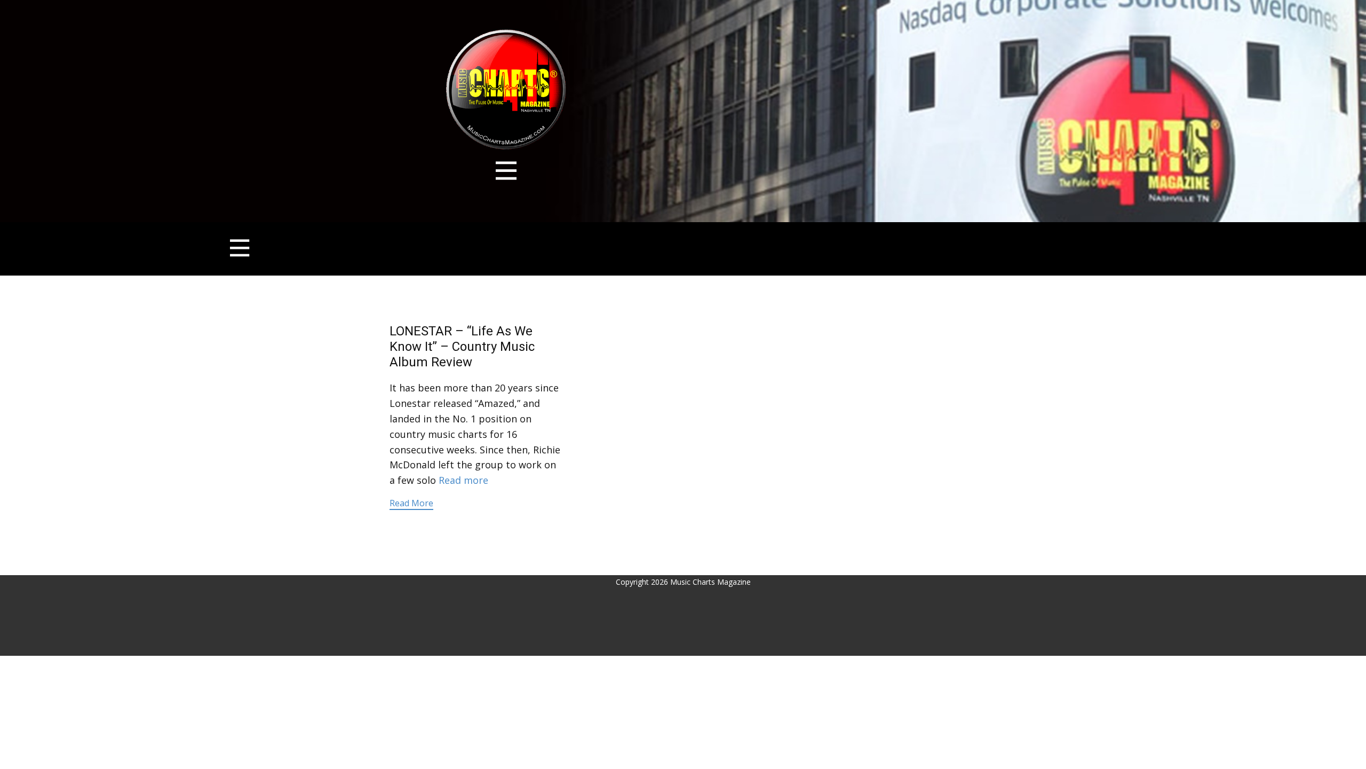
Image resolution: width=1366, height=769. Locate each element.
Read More (411, 503)
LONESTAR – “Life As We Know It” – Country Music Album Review (462, 347)
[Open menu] (506, 170)
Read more (463, 480)
